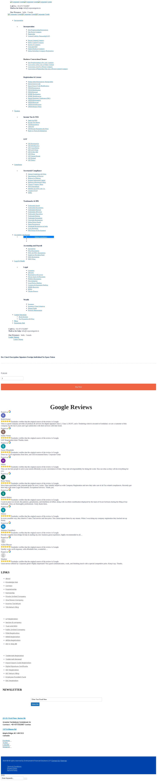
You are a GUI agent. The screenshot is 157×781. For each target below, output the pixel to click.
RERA (30, 289)
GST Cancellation (33, 148)
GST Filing (31, 154)
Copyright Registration (35, 220)
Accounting (31, 249)
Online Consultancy (41, 237)
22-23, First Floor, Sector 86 (14, 718)
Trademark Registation (15, 655)
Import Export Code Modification (38, 86)
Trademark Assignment (35, 218)
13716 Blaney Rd (9, 729)
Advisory (31, 272)
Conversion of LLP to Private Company (40, 67)
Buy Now (78, 387)
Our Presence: (15, 12)
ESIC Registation (12, 680)
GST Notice (31, 160)
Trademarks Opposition (35, 214)
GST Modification (33, 146)
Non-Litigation (32, 281)
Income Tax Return (34, 122)
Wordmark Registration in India (38, 226)
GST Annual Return (34, 156)
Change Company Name (35, 184)
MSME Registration (34, 94)
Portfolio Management (35, 310)
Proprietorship (11, 589)
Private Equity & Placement (36, 277)
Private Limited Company (36, 40)
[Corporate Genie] (17, 2)
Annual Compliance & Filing (37, 174)
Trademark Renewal (13, 659)
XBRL (30, 193)
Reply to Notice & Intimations (37, 131)
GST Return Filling (12, 673)
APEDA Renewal (33, 102)
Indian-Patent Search (34, 222)
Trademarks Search (34, 205)
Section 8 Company (34, 44)
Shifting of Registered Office (37, 182)
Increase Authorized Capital (36, 180)
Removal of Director (34, 178)
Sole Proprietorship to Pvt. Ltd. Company (41, 62)
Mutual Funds (32, 308)
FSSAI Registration (34, 88)
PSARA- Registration (34, 279)
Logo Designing (33, 228)
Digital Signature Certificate (17, 666)
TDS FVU (31, 126)
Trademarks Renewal (34, 210)
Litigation (31, 270)
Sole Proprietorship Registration (38, 30)
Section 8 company (13, 622)
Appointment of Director (35, 176)
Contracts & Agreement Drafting (38, 285)
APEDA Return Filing (34, 106)
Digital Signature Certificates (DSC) (39, 98)
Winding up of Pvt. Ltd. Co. (36, 188)
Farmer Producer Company (36, 49)
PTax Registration (33, 251)
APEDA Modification (34, 104)
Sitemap (64, 761)
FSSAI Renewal (33, 92)
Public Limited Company (36, 42)
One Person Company (34, 32)
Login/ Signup (14, 337)
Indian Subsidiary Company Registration (41, 51)
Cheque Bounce (33, 291)
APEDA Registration (34, 100)
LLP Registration (12, 619)
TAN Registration (33, 124)
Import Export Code (34, 84)
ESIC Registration (33, 257)
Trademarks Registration (35, 208)
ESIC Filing (31, 259)
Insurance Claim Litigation (36, 306)
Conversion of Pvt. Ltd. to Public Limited (41, 65)
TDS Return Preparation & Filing (38, 129)
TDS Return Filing (12, 607)
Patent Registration (34, 224)
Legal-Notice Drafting (35, 283)
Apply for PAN (32, 120)
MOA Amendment (33, 186)
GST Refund (32, 158)
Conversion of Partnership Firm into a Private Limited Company (48, 69)
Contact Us (56, 761)
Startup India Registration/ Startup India (40, 82)
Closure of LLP (32, 190)
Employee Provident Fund (36, 255)
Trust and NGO (32, 47)
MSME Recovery (33, 287)
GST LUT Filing (33, 150)
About (8, 578)
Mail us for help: (16, 8)
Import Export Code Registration (18, 663)
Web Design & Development (37, 230)
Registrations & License (35, 275)
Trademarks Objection (35, 212)
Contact (9, 586)
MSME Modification (34, 96)
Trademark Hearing (34, 216)
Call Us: (13, 6)
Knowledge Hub (12, 582)
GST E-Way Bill (33, 152)
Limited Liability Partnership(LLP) (39, 36)
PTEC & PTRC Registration (36, 253)
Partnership (31, 34)
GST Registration (33, 144)
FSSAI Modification (34, 90)
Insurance (31, 304)
